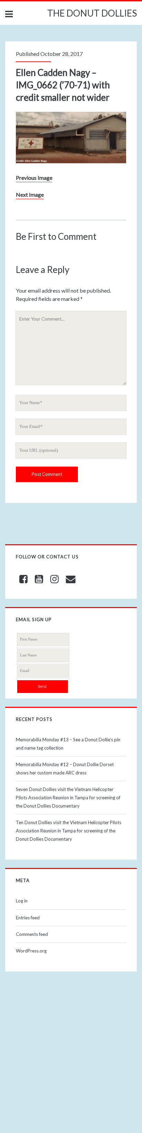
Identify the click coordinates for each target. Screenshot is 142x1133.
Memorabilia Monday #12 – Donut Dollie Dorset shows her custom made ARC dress (65, 768)
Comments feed (32, 934)
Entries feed (28, 917)
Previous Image (34, 177)
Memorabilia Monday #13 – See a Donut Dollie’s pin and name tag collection (68, 744)
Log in (22, 901)
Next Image (30, 194)
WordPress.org (31, 951)
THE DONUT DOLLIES (92, 13)
